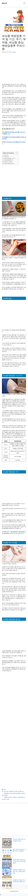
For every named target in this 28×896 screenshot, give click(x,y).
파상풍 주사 (21, 791)
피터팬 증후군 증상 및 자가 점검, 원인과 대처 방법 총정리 (19, 861)
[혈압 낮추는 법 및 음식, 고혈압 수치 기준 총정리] (7, 854)
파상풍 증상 (6, 156)
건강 (5, 789)
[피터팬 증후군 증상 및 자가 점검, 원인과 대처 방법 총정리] (7, 864)
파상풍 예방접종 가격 (8, 160)
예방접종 (11, 791)
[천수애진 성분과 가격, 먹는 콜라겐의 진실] (7, 843)
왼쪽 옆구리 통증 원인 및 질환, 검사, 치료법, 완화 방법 (19, 871)
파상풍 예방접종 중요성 (9, 163)
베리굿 (4, 3)
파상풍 (15, 791)
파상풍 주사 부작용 (8, 161)
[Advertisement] (14, 69)
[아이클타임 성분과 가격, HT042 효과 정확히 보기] (7, 884)
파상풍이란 (6, 155)
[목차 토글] (16, 153)
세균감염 (6, 791)
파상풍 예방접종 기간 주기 (9, 158)
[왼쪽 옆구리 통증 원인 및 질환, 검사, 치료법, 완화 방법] (7, 874)
